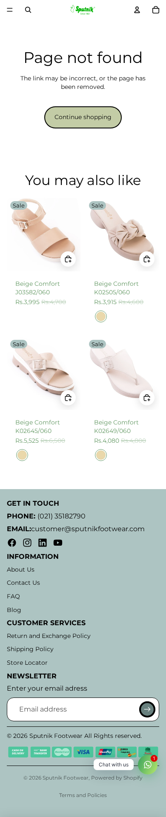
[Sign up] (147, 709)
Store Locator (27, 662)
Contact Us (23, 582)
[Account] (137, 9)
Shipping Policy (30, 649)
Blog (14, 610)
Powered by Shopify (117, 777)
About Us (20, 569)
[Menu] (10, 10)
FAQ (13, 596)
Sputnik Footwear (66, 777)
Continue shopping (83, 117)
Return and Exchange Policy (49, 636)
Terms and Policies (83, 795)
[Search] (28, 9)
